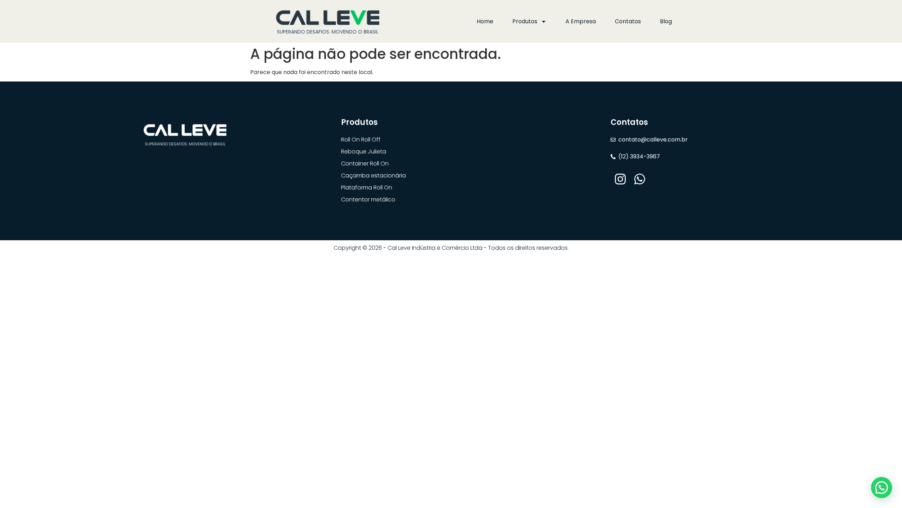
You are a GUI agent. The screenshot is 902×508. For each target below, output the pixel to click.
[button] (881, 487)
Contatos (628, 21)
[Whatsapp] (640, 179)
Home (485, 21)
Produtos (524, 21)
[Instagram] (620, 179)
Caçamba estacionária (373, 175)
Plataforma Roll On (366, 187)
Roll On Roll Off (361, 139)
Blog (666, 21)
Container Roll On (365, 163)
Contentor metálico (368, 199)
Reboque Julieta (363, 151)
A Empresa (581, 21)
